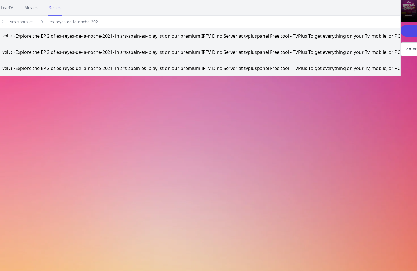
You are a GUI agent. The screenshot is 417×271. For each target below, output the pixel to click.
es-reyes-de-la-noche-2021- (76, 21)
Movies (31, 7)
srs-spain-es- (22, 21)
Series (55, 7)
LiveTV (7, 7)
